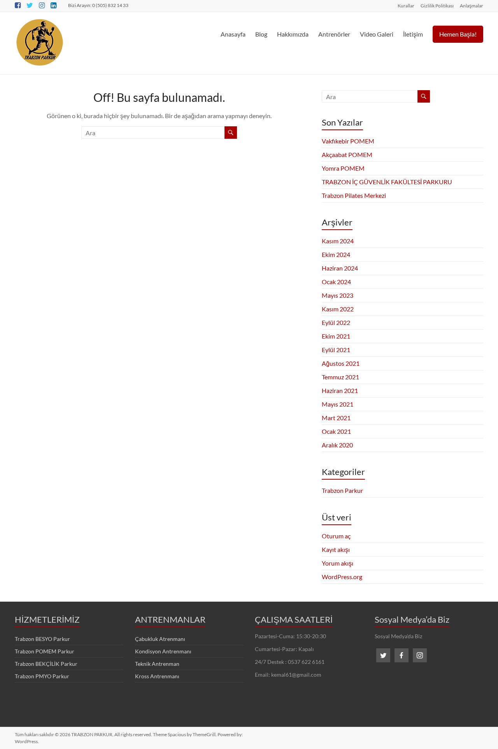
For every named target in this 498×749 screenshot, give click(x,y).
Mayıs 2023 (337, 295)
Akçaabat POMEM (347, 154)
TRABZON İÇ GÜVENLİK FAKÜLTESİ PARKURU (387, 181)
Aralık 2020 (337, 445)
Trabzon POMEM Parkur (44, 651)
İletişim (413, 34)
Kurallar (406, 5)
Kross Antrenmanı (157, 676)
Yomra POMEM (343, 168)
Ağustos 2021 (340, 363)
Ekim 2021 (336, 336)
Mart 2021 (336, 417)
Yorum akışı (337, 563)
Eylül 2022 (336, 322)
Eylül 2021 (336, 349)
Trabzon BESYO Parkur (42, 639)
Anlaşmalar (471, 5)
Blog (261, 34)
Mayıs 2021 (337, 404)
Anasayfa (233, 34)
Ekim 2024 (336, 254)
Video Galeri (376, 34)
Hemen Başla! (458, 34)
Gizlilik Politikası (437, 5)
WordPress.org (342, 576)
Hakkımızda (293, 34)
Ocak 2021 (336, 431)
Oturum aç (336, 535)
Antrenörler (334, 34)
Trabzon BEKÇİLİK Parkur (46, 663)
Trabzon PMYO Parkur (42, 676)
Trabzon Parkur (342, 490)
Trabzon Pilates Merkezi (354, 195)
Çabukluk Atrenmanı (160, 639)
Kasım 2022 (338, 309)
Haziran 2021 (340, 390)
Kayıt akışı (336, 549)
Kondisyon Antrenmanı (163, 651)
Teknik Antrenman (157, 663)
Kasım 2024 (338, 240)
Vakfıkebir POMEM (348, 141)
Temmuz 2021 (340, 377)
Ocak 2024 (336, 281)
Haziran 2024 (340, 268)
